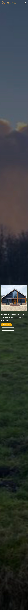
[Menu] (25, 3)
